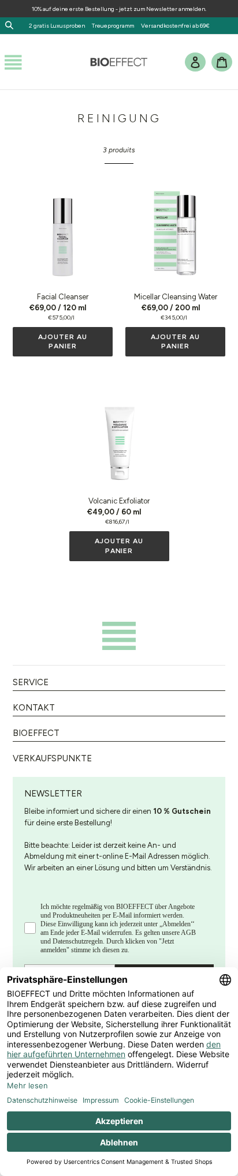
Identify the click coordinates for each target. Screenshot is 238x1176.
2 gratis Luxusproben (60, 25)
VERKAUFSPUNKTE (52, 758)
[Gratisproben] (137, 25)
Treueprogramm (113, 25)
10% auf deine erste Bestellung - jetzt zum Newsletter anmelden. (119, 9)
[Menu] (13, 62)
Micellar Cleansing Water (175, 296)
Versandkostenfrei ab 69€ (175, 25)
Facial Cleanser (62, 296)
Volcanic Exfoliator (119, 501)
